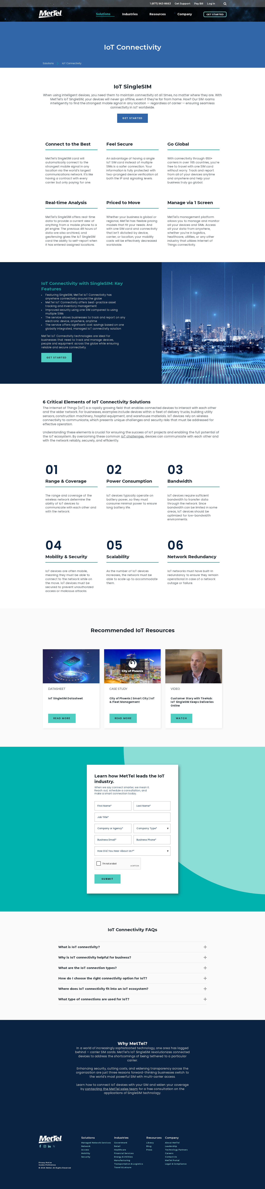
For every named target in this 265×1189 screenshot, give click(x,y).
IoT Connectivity (71, 63)
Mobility (85, 1153)
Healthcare (120, 1150)
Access (85, 1150)
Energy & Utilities (123, 1157)
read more (61, 718)
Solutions (103, 14)
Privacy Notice (45, 1163)
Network (85, 1146)
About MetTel (172, 1143)
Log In (211, 3)
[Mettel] (50, 1139)
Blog (148, 1146)
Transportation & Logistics (128, 1164)
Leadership (171, 1146)
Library (150, 1143)
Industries (130, 14)
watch (181, 718)
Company (184, 14)
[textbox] (152, 828)
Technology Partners (176, 1150)
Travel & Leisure (122, 1167)
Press (149, 1150)
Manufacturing (122, 1160)
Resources (157, 14)
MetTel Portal (172, 1160)
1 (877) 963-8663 (160, 3)
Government (120, 1143)
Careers (169, 1153)
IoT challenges (132, 436)
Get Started (215, 14)
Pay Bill (198, 3)
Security (85, 1157)
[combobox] (152, 828)
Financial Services (124, 1153)
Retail (117, 1146)
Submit (107, 879)
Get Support (182, 3)
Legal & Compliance (176, 1164)
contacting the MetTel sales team (111, 1089)
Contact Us (171, 1157)
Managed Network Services (96, 1143)
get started (132, 118)
